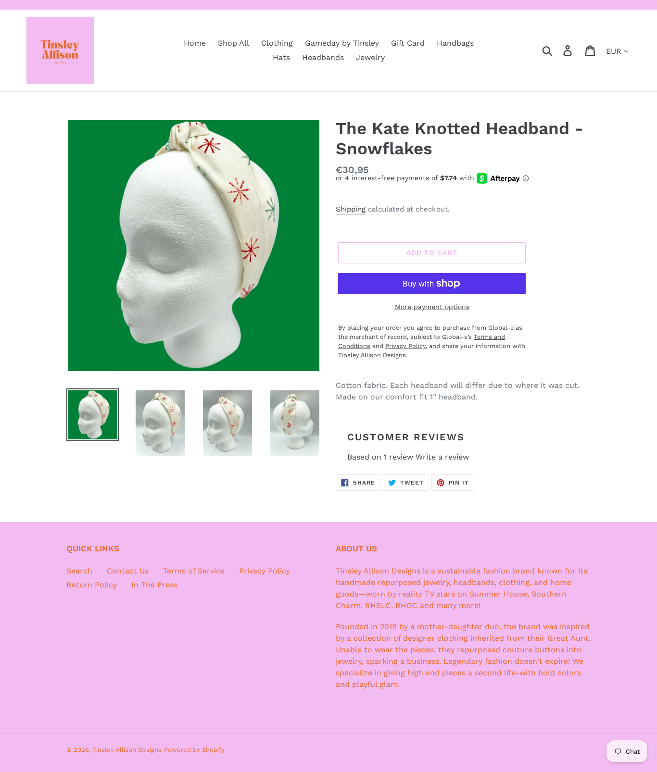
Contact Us (128, 570)
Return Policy (91, 584)
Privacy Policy (264, 570)
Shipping (351, 209)
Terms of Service (194, 570)
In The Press (154, 584)
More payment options (432, 307)
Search (79, 570)
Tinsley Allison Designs (127, 749)
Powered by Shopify (194, 749)
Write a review (442, 456)
